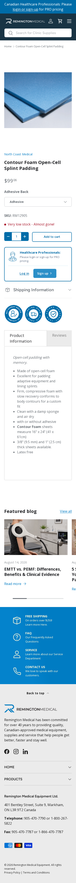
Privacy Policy (12, 872)
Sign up (42, 273)
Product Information (21, 338)
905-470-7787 (22, 832)
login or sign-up (25, 9)
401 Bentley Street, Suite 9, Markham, (34, 804)
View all (66, 511)
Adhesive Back (16, 191)
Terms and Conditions (36, 872)
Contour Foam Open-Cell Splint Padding (39, 46)
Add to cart (52, 237)
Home (8, 46)
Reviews (59, 335)
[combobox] (38, 33)
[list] (38, 100)
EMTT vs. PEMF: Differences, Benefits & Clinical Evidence (32, 571)
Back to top (36, 693)
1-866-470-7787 (50, 832)
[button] (60, 21)
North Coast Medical (18, 154)
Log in (24, 273)
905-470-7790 (35, 818)
